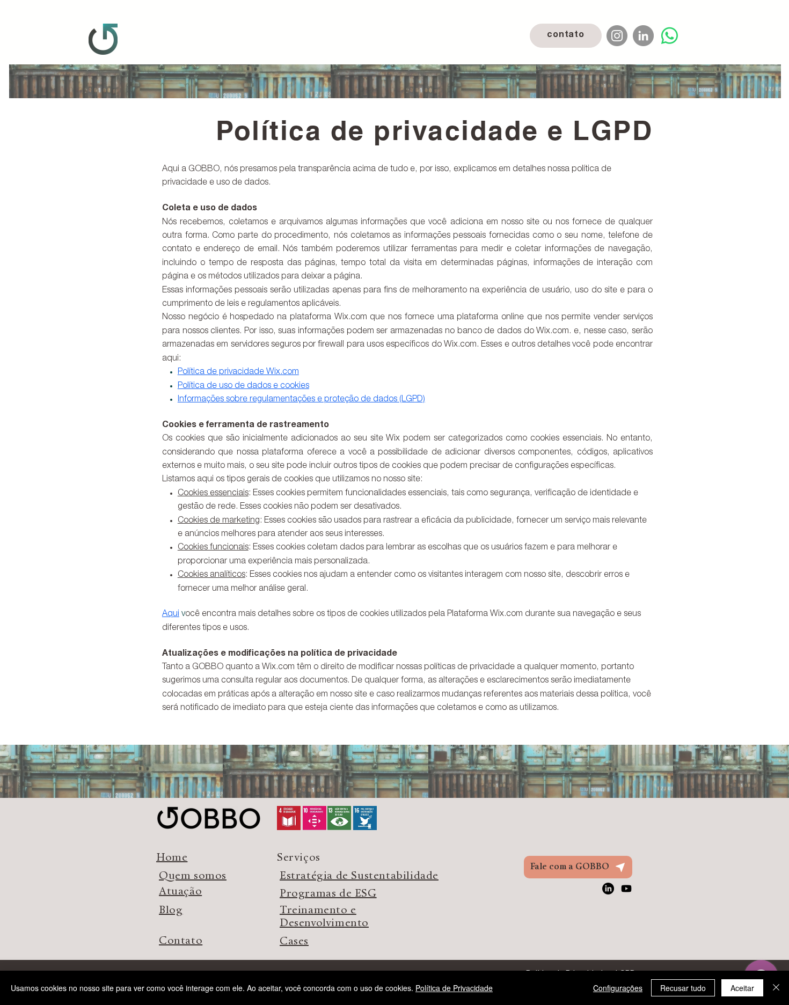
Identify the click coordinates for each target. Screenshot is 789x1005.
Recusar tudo (683, 987)
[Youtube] (626, 888)
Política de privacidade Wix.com (238, 372)
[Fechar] (776, 987)
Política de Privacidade (454, 987)
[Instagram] (617, 35)
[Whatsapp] (669, 35)
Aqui (170, 614)
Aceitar (742, 987)
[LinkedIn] (643, 35)
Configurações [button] (617, 987)
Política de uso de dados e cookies (243, 386)
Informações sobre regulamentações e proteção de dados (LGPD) (301, 399)
